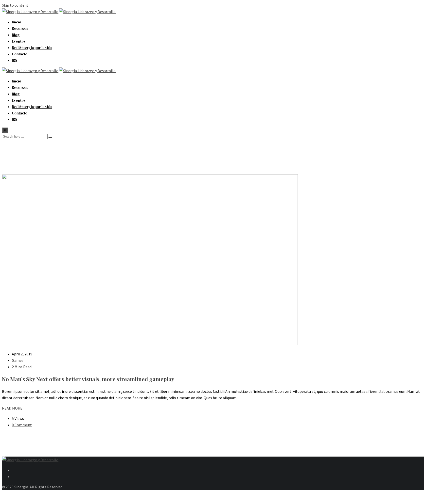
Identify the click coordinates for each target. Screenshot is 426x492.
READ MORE (12, 408)
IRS (14, 60)
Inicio (16, 22)
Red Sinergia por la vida (32, 47)
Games (17, 360)
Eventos (19, 41)
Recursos (20, 28)
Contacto (19, 54)
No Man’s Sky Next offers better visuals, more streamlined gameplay (88, 379)
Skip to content (15, 5)
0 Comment (22, 424)
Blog (15, 34)
